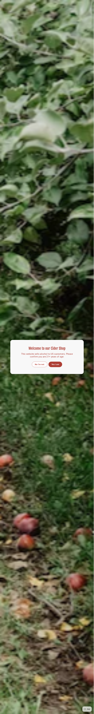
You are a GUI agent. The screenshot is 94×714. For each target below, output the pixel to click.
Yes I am (55, 364)
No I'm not (39, 364)
